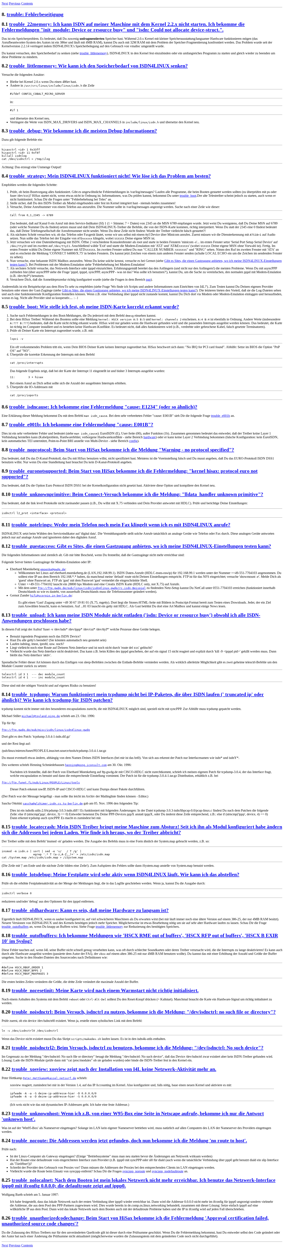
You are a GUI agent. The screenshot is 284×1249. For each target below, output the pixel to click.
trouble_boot (188, 195)
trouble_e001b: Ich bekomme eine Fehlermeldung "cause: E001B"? (81, 424)
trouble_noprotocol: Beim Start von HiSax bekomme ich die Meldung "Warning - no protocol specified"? (121, 449)
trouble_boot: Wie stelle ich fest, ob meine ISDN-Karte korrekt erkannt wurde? (94, 306)
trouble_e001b (220, 415)
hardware (149, 437)
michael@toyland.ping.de (41, 716)
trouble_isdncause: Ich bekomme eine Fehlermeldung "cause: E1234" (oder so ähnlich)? (103, 407)
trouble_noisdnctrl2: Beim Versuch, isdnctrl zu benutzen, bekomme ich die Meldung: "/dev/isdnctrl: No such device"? (137, 1047)
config (133, 441)
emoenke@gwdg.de (52, 569)
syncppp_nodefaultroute (167, 1171)
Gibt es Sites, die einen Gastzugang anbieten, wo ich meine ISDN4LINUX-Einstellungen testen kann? (129, 290)
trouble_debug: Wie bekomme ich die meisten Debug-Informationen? (83, 130)
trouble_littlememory (93, 53)
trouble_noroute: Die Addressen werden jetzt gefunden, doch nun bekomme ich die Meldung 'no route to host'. (129, 1140)
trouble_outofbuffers (15, 926)
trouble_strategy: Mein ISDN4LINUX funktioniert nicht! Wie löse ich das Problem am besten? (110, 176)
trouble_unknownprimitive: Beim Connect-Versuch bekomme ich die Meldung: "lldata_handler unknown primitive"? (137, 494)
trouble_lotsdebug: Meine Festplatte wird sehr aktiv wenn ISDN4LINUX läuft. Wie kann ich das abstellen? (125, 874)
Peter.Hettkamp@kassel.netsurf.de (49, 1078)
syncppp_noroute (133, 1171)
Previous (14, 3)
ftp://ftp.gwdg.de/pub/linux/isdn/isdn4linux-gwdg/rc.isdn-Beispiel (92, 588)
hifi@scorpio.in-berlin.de (51, 595)
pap (148, 279)
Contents (27, 3)
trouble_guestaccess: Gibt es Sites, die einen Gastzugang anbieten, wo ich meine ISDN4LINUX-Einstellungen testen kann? (141, 546)
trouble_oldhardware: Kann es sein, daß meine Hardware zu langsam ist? (90, 910)
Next (5, 3)
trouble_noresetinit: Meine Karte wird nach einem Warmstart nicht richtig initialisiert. (105, 990)
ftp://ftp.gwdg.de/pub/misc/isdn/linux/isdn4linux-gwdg (46, 729)
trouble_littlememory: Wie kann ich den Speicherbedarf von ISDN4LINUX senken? (98, 65)
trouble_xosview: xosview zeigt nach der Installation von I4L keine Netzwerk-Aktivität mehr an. (114, 1069)
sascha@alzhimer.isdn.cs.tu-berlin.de (53, 803)
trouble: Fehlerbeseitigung (35, 14)
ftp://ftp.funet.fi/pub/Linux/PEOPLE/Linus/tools (41, 782)
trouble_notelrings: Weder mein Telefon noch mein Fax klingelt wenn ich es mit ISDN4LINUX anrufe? (120, 524)
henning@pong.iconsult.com (86, 765)
